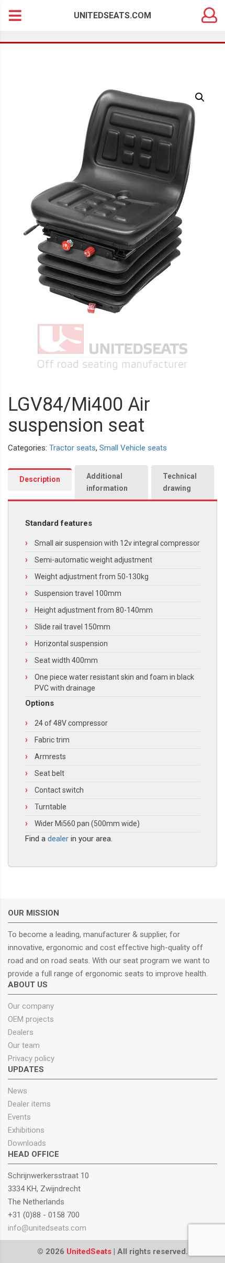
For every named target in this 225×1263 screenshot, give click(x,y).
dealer (58, 838)
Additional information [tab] (107, 482)
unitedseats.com (112, 15)
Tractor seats (72, 448)
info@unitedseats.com (47, 1228)
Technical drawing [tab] (180, 482)
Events (19, 1117)
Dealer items (29, 1104)
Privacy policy (31, 1058)
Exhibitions (26, 1130)
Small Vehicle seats (133, 448)
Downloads (27, 1143)
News (17, 1091)
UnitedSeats (88, 1251)
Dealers (20, 1032)
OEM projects (31, 1019)
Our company (31, 1006)
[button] (199, 97)
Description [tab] (39, 479)
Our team (24, 1045)
